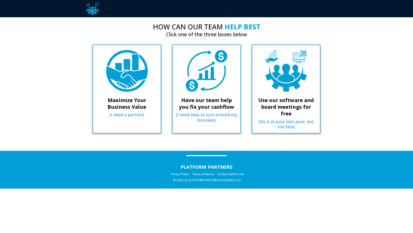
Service (209, 174)
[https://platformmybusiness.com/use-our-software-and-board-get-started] (286, 70)
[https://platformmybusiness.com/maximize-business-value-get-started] (127, 70)
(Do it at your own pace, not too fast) (286, 124)
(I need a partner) (127, 115)
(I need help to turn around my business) (206, 117)
